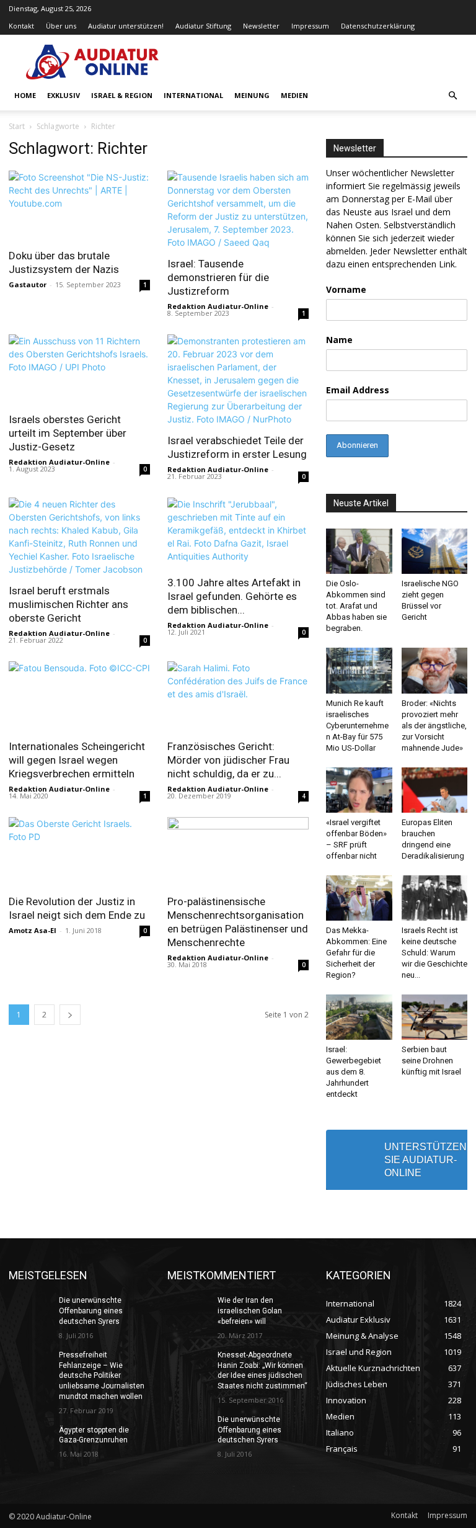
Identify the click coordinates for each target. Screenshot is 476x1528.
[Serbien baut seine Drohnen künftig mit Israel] (435, 1017)
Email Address (357, 390)
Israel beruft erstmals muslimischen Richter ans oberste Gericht (68, 604)
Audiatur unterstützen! (126, 25)
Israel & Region (121, 95)
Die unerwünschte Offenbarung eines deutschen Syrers (91, 1311)
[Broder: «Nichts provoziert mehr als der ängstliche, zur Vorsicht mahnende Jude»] (435, 670)
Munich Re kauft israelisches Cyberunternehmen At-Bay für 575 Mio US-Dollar (357, 726)
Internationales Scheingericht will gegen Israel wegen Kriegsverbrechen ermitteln (77, 760)
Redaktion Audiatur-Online (217, 306)
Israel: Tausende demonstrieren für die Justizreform (218, 277)
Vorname (346, 289)
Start (17, 126)
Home (25, 95)
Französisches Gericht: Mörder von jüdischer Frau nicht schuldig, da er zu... (228, 760)
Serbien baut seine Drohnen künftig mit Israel (431, 1060)
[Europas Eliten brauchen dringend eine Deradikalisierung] (435, 790)
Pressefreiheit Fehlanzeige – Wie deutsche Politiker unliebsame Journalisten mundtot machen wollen (101, 1376)
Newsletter (261, 25)
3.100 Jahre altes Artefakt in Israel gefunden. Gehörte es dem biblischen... (234, 596)
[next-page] (70, 1014)
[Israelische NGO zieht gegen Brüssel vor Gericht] (435, 551)
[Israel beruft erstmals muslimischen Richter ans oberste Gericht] (79, 537)
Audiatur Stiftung (203, 25)
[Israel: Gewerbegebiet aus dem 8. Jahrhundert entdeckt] (359, 1017)
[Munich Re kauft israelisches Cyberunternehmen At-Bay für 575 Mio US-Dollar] (359, 670)
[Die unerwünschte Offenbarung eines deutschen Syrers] (30, 1310)
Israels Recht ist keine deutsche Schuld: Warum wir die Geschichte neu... (434, 953)
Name (339, 340)
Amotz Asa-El (32, 930)
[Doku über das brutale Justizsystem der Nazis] (79, 206)
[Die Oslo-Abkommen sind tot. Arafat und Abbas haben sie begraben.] (359, 551)
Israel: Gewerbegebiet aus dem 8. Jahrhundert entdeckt (353, 1072)
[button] (452, 96)
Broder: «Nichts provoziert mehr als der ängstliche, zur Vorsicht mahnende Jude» (434, 726)
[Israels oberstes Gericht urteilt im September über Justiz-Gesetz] (79, 369)
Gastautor (27, 284)
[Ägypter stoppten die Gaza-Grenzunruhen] (30, 1440)
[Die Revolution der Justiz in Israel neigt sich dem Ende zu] (79, 852)
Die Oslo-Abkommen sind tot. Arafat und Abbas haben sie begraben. (356, 606)
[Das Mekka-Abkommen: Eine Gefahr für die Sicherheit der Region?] (359, 898)
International (193, 95)
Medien (294, 95)
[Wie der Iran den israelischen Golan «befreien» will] (188, 1310)
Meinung (252, 95)
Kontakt (21, 25)
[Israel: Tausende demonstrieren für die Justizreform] (238, 210)
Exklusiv (63, 95)
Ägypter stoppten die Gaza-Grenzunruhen (94, 1435)
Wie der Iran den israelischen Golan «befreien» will (250, 1311)
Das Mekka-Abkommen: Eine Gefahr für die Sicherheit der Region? (356, 953)
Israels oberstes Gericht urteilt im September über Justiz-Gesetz (67, 433)
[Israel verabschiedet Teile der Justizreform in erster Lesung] (238, 380)
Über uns (61, 25)
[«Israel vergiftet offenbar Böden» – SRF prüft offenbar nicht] (359, 790)
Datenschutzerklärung (378, 25)
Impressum (310, 25)
